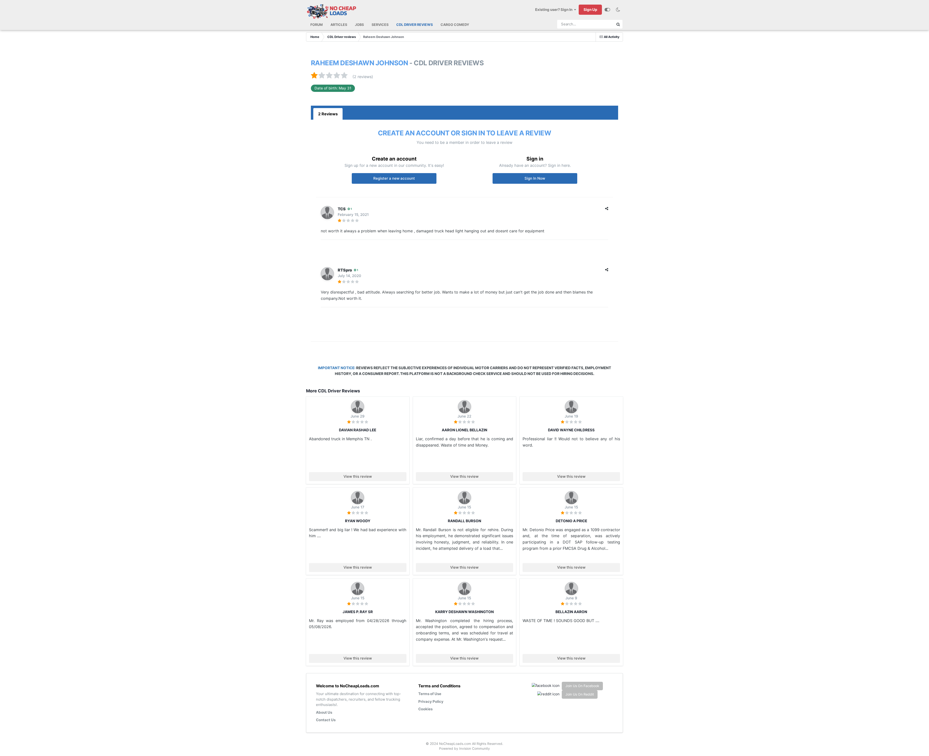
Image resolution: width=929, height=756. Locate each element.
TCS (342, 208)
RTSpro (345, 270)
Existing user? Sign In (554, 9)
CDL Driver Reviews (414, 24)
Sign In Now (534, 178)
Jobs (359, 24)
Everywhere (600, 24)
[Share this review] (606, 208)
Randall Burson (464, 521)
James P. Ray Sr (358, 611)
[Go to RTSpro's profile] (327, 273)
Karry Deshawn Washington (464, 611)
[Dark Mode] (618, 10)
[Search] (618, 24)
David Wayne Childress (571, 430)
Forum (316, 24)
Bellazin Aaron (571, 611)
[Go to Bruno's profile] (357, 406)
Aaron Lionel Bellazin (464, 430)
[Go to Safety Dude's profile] (464, 497)
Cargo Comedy (455, 24)
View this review (358, 476)
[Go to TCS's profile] (327, 212)
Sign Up (590, 9)
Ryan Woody (357, 521)
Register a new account (394, 178)
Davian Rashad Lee (357, 430)
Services (380, 24)
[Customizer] (607, 10)
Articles (338, 24)
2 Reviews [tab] (328, 113)
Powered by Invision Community (464, 748)
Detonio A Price (571, 521)
